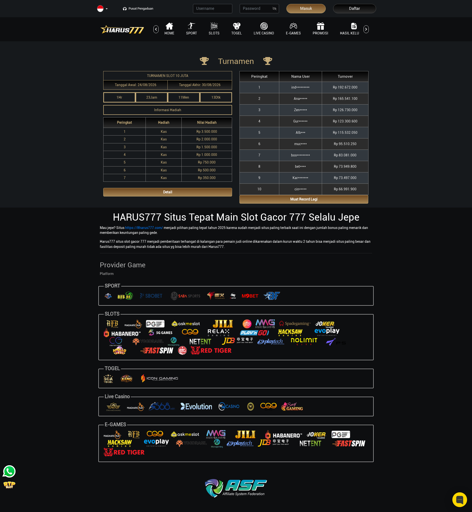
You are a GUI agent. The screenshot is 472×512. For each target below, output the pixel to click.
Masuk (306, 8)
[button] (102, 9)
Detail (167, 192)
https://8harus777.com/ (144, 228)
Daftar (354, 8)
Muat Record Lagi (304, 199)
